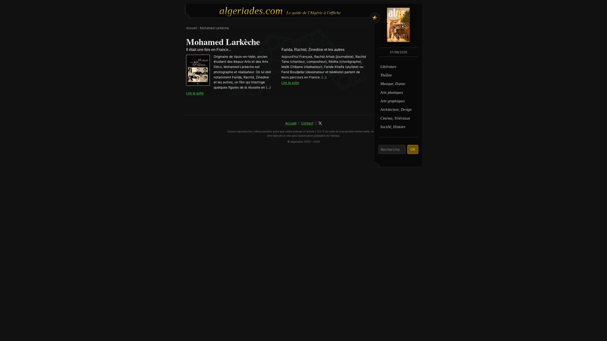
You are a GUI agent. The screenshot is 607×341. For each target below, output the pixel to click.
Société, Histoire (392, 127)
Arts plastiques (391, 92)
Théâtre (386, 75)
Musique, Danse (392, 83)
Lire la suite (195, 93)
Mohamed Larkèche (214, 28)
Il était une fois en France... (208, 50)
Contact (307, 123)
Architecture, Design (396, 109)
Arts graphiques (392, 101)
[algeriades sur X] (320, 123)
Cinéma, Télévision (395, 118)
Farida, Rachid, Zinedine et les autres (313, 50)
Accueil (191, 28)
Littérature (388, 66)
